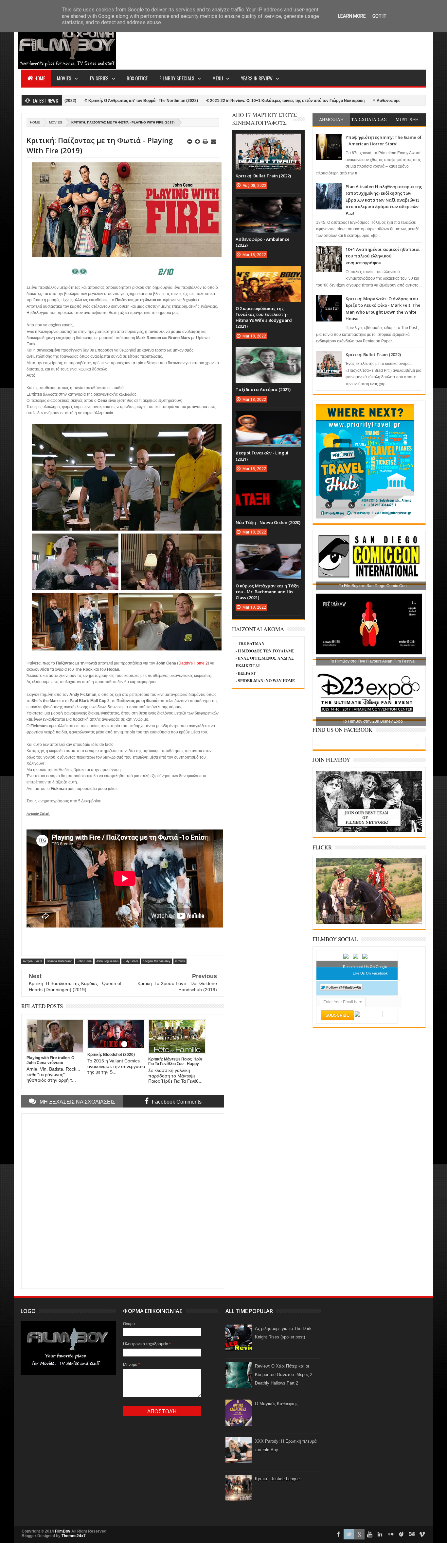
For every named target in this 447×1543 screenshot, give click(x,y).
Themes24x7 (74, 1536)
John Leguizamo (107, 961)
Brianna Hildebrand (59, 961)
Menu (217, 78)
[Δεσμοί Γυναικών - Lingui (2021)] (268, 417)
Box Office (137, 78)
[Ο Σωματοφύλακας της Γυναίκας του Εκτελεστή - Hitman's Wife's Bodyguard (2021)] (268, 272)
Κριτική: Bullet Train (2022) (373, 354)
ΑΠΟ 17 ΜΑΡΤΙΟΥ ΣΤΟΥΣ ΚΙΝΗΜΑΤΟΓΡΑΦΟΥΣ (264, 118)
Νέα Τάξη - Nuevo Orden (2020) (268, 522)
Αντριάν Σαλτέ (32, 961)
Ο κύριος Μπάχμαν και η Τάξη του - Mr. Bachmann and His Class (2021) (267, 591)
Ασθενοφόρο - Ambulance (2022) (350, 100)
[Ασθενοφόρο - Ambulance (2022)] (268, 203)
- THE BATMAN (250, 643)
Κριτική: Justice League (277, 1478)
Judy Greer (130, 961)
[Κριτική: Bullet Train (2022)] (268, 140)
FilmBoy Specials (176, 78)
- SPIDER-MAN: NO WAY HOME (265, 680)
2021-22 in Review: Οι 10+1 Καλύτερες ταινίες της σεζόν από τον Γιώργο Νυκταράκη (230, 100)
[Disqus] (123, 1200)
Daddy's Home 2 (193, 663)
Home (39, 78)
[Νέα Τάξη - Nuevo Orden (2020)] (268, 486)
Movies (64, 78)
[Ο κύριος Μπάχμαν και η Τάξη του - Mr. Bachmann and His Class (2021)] (268, 550)
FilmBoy (62, 1531)
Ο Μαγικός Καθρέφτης (276, 1403)
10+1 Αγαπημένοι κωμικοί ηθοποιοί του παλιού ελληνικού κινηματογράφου (383, 256)
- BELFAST (246, 673)
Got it (379, 16)
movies (55, 122)
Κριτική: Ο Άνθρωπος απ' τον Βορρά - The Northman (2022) (86, 100)
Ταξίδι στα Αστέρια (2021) (263, 389)
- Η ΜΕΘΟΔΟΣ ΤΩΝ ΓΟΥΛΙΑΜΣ (265, 651)
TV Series (99, 78)
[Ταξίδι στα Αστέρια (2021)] (268, 353)
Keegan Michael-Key (156, 961)
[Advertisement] (307, 44)
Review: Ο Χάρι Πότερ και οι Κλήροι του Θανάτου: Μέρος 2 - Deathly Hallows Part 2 (285, 1375)
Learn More (352, 16)
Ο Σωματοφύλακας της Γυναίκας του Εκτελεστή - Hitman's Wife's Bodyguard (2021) (264, 317)
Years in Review (257, 78)
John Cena (84, 961)
